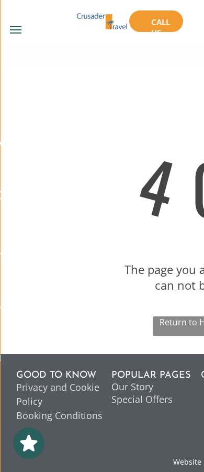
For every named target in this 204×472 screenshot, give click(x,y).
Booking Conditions (59, 415)
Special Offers (142, 399)
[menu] (15, 29)
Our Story (132, 386)
